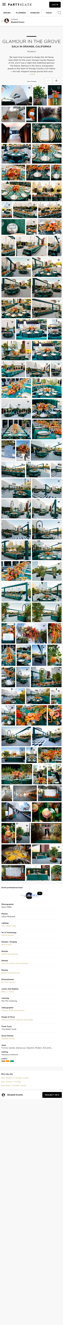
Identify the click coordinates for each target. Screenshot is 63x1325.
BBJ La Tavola (7, 992)
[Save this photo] (29, 88)
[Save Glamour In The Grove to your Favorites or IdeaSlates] (48, 81)
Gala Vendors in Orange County (15, 1078)
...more (31, 74)
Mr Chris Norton (8, 982)
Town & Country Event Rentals (14, 963)
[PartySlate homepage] (20, 4)
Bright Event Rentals (10, 973)
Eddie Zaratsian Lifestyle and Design (17, 1020)
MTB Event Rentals (9, 954)
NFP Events (6, 944)
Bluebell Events (17, 22)
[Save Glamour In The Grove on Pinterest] (56, 81)
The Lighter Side (8, 926)
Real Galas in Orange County (13, 1085)
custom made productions (12, 1010)
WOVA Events (7, 935)
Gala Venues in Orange (11, 1082)
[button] (8, 925)
